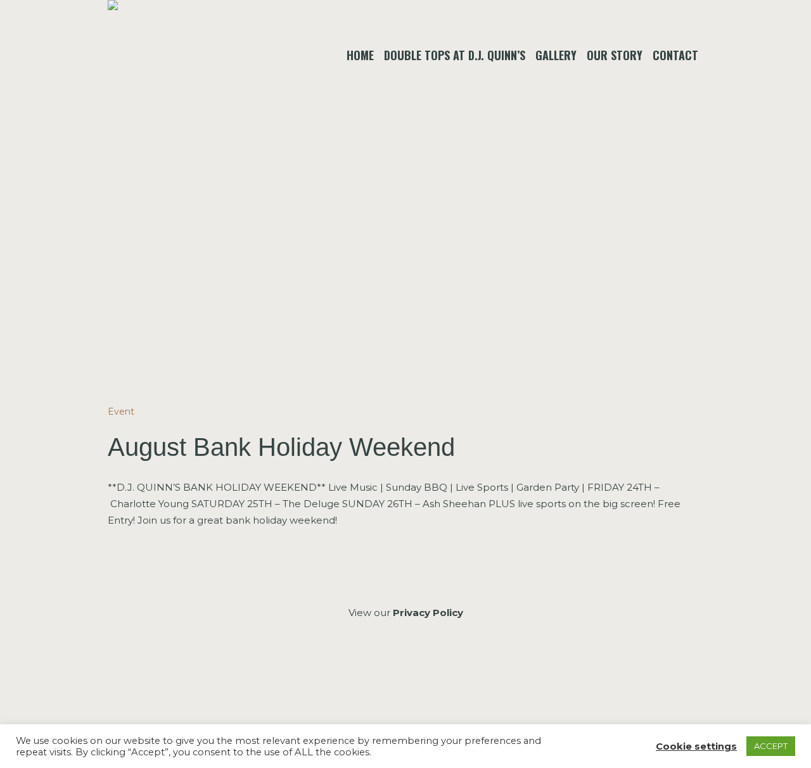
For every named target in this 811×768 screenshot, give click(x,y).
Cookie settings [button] (696, 746)
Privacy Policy (428, 613)
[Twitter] (438, 680)
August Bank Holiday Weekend (281, 447)
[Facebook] (371, 680)
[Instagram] (404, 680)
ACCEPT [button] (771, 746)
